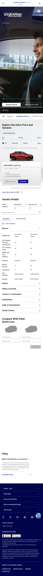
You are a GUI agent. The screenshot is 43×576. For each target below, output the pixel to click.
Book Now (23, 181)
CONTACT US (6, 571)
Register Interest (11, 105)
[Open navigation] (3, 3)
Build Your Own (11, 181)
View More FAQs (7, 474)
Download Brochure (32, 105)
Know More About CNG (10, 192)
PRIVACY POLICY (18, 569)
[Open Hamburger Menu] (3, 116)
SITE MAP (28, 569)
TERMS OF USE (6, 569)
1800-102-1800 (7, 526)
